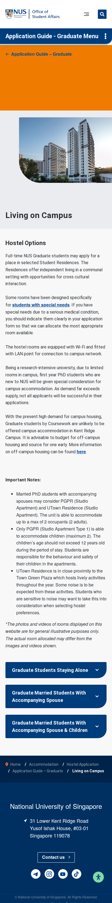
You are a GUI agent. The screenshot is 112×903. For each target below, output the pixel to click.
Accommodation (43, 764)
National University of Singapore (42, 897)
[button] (102, 15)
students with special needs (41, 305)
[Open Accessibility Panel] (98, 877)
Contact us (53, 857)
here (81, 451)
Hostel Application (83, 764)
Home (15, 764)
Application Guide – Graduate (41, 54)
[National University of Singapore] (15, 13)
